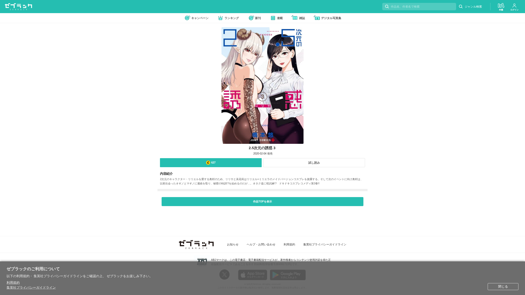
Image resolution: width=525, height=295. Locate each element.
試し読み (314, 162)
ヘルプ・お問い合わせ (261, 244)
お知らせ (233, 244)
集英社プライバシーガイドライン (31, 287)
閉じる (503, 286)
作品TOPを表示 (262, 201)
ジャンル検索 (473, 6)
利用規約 (13, 282)
